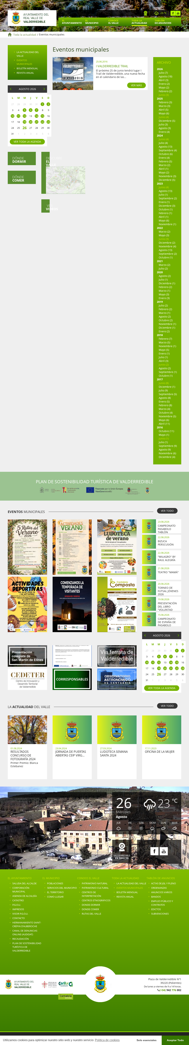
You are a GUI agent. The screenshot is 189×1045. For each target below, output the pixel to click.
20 (30, 122)
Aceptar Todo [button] (175, 1040)
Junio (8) (164, 383)
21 (36, 122)
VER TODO (167, 510)
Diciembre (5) (167, 120)
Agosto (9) (165, 449)
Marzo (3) (164, 106)
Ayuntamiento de (32, 18)
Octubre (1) (166, 209)
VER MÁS (136, 85)
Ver (48, 207)
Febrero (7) (165, 338)
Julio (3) (163, 124)
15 (42, 116)
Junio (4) (164, 117)
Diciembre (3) (167, 205)
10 (12, 116)
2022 (160, 228)
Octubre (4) (166, 412)
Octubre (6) (166, 154)
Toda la (139, 22)
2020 (160, 272)
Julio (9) (163, 390)
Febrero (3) (165, 102)
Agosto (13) (165, 146)
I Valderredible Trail (112, 66)
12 (24, 116)
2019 (160, 302)
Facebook (173, 13)
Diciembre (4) (167, 457)
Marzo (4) (164, 409)
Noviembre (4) (167, 246)
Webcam (145, 13)
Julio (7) (163, 72)
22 (42, 122)
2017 (160, 379)
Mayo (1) (164, 435)
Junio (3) (164, 95)
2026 (160, 69)
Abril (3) (163, 80)
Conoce (113, 22)
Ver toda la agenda (27, 141)
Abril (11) (164, 423)
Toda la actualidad (24, 34)
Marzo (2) (164, 165)
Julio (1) (163, 194)
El (72, 22)
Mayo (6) (164, 113)
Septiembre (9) (168, 446)
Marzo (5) (164, 342)
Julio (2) (163, 268)
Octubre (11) (166, 431)
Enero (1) (164, 202)
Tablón (163, 22)
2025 (160, 98)
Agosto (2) (165, 276)
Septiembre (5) (168, 394)
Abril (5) (163, 109)
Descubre (48, 161)
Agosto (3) (165, 128)
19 (24, 122)
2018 (160, 335)
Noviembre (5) (167, 416)
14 (36, 116)
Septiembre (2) (168, 198)
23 (48, 122)
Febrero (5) (165, 161)
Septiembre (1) (168, 372)
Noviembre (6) (167, 453)
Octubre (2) (166, 320)
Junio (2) (164, 364)
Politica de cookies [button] (107, 1040)
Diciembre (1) (167, 283)
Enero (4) (164, 132)
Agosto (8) (165, 398)
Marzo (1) (164, 290)
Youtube (178, 13)
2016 (160, 427)
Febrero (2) (165, 91)
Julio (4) (163, 143)
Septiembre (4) (168, 150)
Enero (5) (164, 401)
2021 (160, 261)
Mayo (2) (164, 87)
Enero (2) (164, 84)
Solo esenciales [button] (147, 1040)
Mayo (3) (164, 235)
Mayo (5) (164, 350)
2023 (160, 183)
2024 (160, 135)
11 (18, 116)
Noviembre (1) (167, 224)
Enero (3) (164, 298)
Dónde (19, 160)
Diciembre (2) (167, 242)
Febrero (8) (165, 405)
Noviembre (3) (167, 176)
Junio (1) (164, 438)
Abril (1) (163, 169)
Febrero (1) (165, 213)
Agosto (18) (165, 76)
